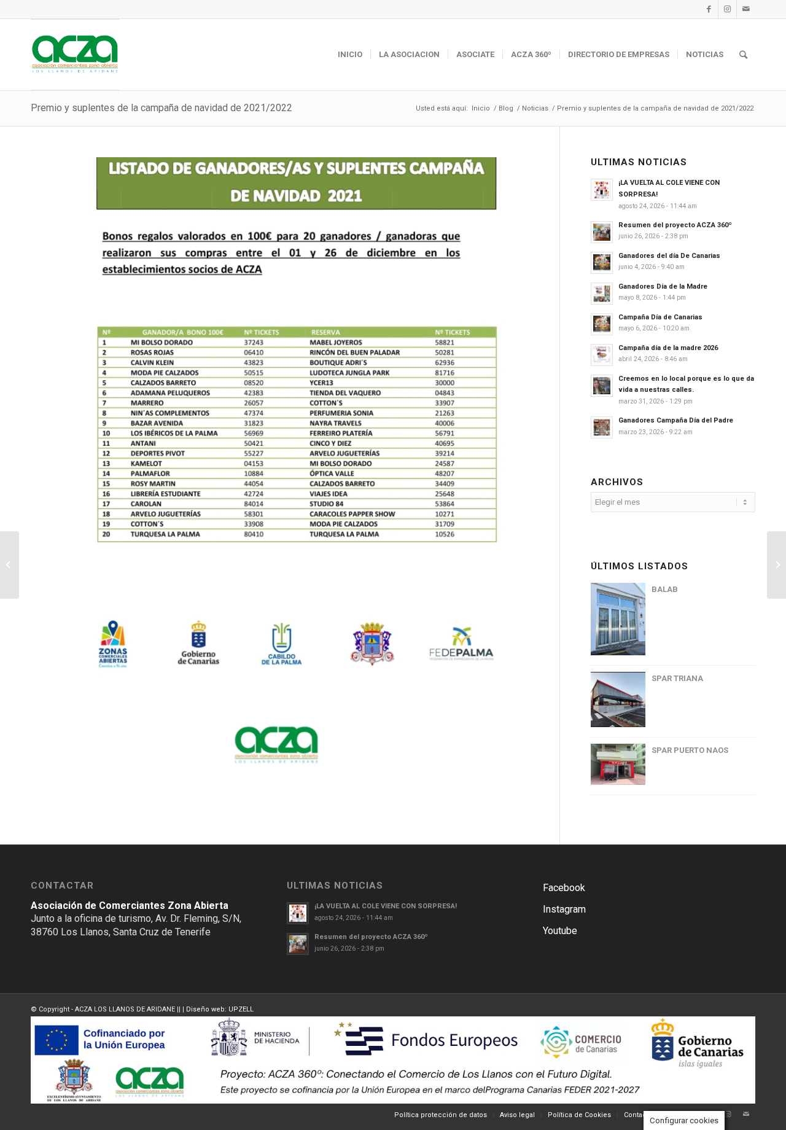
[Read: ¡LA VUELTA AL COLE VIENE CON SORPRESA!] (602, 190)
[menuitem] (350, 54)
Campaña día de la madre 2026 (668, 348)
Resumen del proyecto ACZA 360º (675, 225)
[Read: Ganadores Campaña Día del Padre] (602, 427)
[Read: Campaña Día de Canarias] (602, 324)
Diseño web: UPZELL (220, 1009)
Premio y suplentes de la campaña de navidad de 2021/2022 (161, 108)
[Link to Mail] (746, 9)
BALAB (665, 589)
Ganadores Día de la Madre (662, 286)
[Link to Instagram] (727, 9)
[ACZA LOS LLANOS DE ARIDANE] (75, 54)
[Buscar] (743, 54)
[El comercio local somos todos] (9, 565)
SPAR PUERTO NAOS (690, 750)
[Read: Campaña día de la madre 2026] (602, 355)
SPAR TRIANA (677, 678)
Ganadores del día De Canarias (669, 256)
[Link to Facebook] (709, 9)
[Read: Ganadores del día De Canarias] (602, 263)
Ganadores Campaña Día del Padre (675, 420)
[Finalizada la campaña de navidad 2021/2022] (776, 565)
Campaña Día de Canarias (660, 317)
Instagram (564, 909)
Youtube (560, 931)
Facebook (564, 888)
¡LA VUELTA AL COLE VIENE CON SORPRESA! (385, 906)
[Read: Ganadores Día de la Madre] (602, 293)
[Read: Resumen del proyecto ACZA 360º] (602, 232)
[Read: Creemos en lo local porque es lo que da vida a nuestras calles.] (602, 386)
